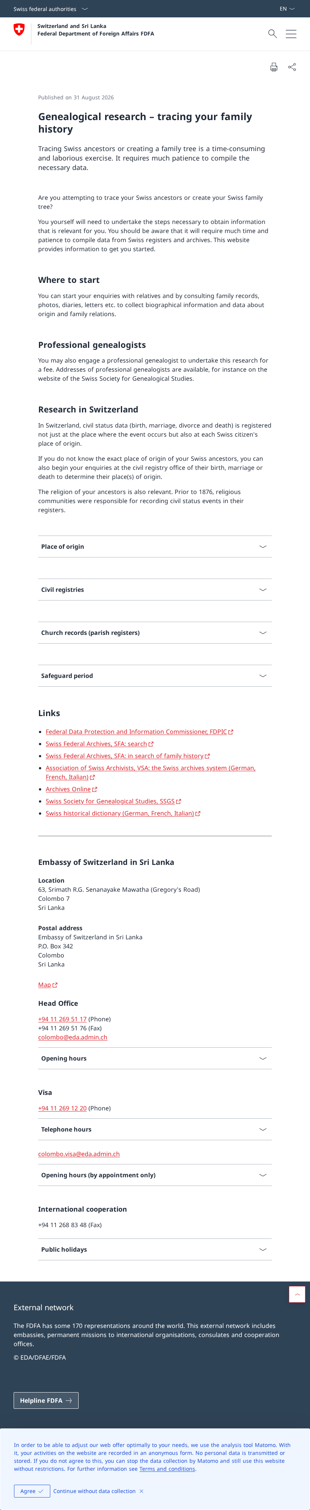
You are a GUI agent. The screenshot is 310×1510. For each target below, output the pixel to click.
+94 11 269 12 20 (62, 1108)
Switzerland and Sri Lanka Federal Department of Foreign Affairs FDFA (95, 29)
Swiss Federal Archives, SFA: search (96, 744)
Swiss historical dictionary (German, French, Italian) (120, 813)
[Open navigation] (291, 34)
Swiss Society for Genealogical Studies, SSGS (110, 801)
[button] (297, 1294)
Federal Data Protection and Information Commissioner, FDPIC (136, 731)
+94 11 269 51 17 (62, 1019)
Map (44, 984)
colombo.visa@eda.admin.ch (79, 1154)
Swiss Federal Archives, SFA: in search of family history (124, 756)
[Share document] (292, 67)
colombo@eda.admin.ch (72, 1037)
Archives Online (68, 789)
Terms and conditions (167, 1468)
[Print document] (274, 67)
